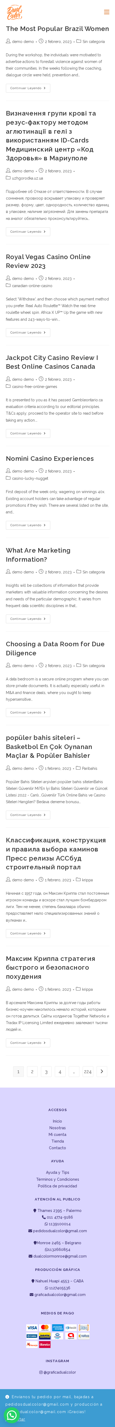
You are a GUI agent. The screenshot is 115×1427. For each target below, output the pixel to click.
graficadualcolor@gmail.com (59, 1295)
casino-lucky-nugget (30, 478)
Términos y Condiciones (57, 1179)
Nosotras (57, 1128)
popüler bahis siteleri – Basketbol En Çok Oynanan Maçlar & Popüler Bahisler (49, 746)
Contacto (57, 1148)
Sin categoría (94, 41)
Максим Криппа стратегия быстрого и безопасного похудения (50, 967)
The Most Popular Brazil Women (57, 29)
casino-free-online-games (34, 387)
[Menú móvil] (104, 12)
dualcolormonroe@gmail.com (60, 1256)
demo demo (23, 41)
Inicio (57, 1121)
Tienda (57, 1141)
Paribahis (89, 768)
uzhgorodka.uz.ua (27, 178)
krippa (87, 880)
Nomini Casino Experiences (50, 458)
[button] (12, 1415)
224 (88, 1071)
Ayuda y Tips (57, 1172)
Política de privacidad (57, 1186)
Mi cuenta (57, 1134)
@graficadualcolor (59, 1372)
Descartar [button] (15, 1419)
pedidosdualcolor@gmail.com (59, 1231)
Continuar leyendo (30, 89)
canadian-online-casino (32, 286)
